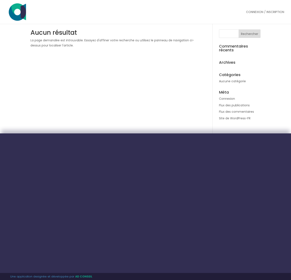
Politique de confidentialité (50, 191)
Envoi (252, 250)
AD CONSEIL (83, 276)
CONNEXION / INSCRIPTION (265, 12)
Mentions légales (43, 183)
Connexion (227, 99)
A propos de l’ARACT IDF (48, 199)
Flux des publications (234, 105)
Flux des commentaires (236, 112)
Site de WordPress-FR (235, 118)
